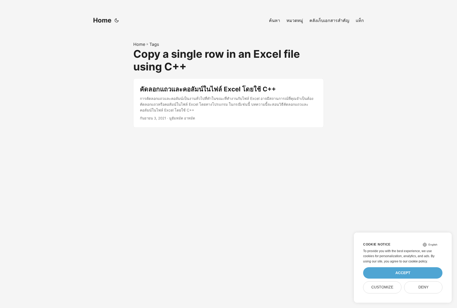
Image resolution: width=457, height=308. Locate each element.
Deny (423, 287)
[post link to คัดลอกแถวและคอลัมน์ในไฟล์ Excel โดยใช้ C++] (228, 103)
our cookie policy (415, 261)
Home (102, 20)
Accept (402, 273)
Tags (154, 44)
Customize (382, 287)
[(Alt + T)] (116, 20)
